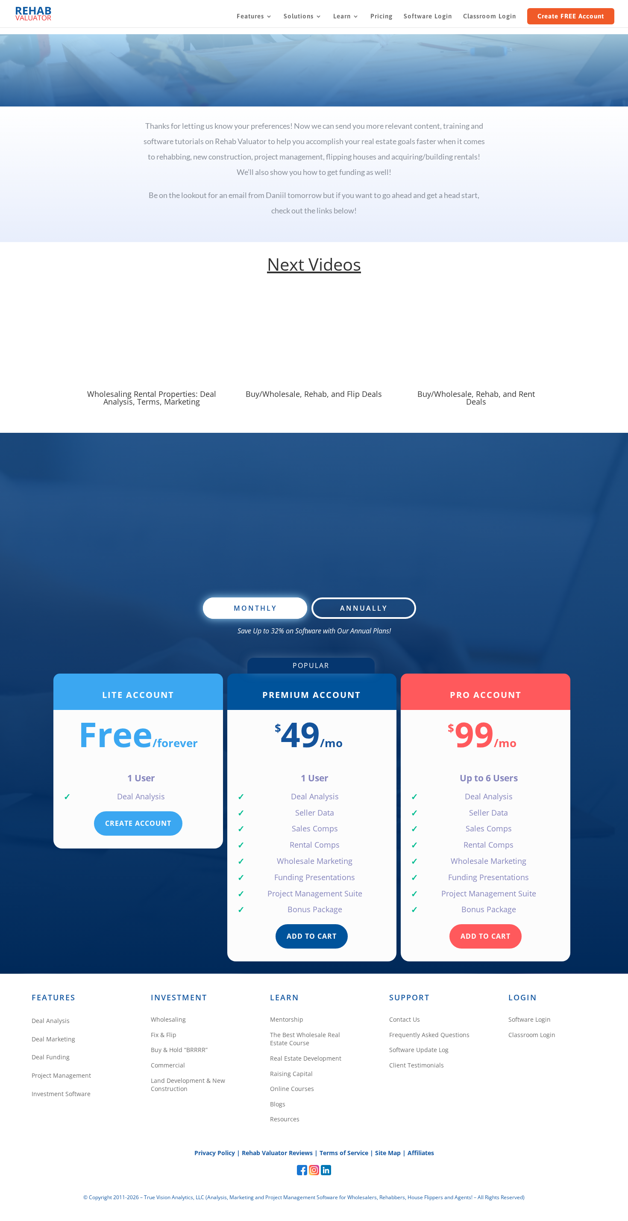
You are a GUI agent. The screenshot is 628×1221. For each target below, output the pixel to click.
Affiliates (421, 1153)
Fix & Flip (163, 1035)
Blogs (277, 1104)
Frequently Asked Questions (429, 1035)
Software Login (428, 16)
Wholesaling (168, 1019)
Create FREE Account (570, 16)
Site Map (388, 1153)
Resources (284, 1119)
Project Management (61, 1075)
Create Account (138, 823)
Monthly (255, 608)
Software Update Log (419, 1050)
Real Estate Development (305, 1058)
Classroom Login (489, 16)
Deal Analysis (51, 1021)
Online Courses (292, 1089)
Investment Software (61, 1094)
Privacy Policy (214, 1153)
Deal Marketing (53, 1039)
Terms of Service (344, 1153)
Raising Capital (291, 1074)
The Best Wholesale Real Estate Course (305, 1039)
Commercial (168, 1065)
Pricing (381, 16)
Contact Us (404, 1019)
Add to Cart (312, 936)
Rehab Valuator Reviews (277, 1153)
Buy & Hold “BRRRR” (179, 1050)
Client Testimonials (416, 1065)
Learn (342, 16)
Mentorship (286, 1019)
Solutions (299, 16)
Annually (363, 608)
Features (250, 16)
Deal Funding (51, 1057)
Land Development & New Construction (188, 1084)
